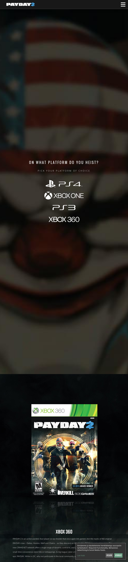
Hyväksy (118, 555)
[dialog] (101, 551)
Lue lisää (81, 555)
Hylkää (109, 555)
